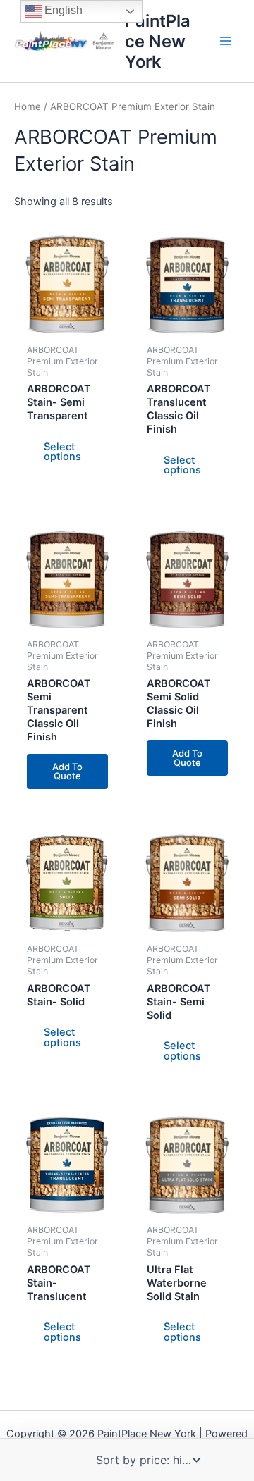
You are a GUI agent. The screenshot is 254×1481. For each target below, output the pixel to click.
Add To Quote (67, 771)
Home (27, 106)
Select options (62, 452)
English (62, 10)
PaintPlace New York (157, 41)
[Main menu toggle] (226, 41)
